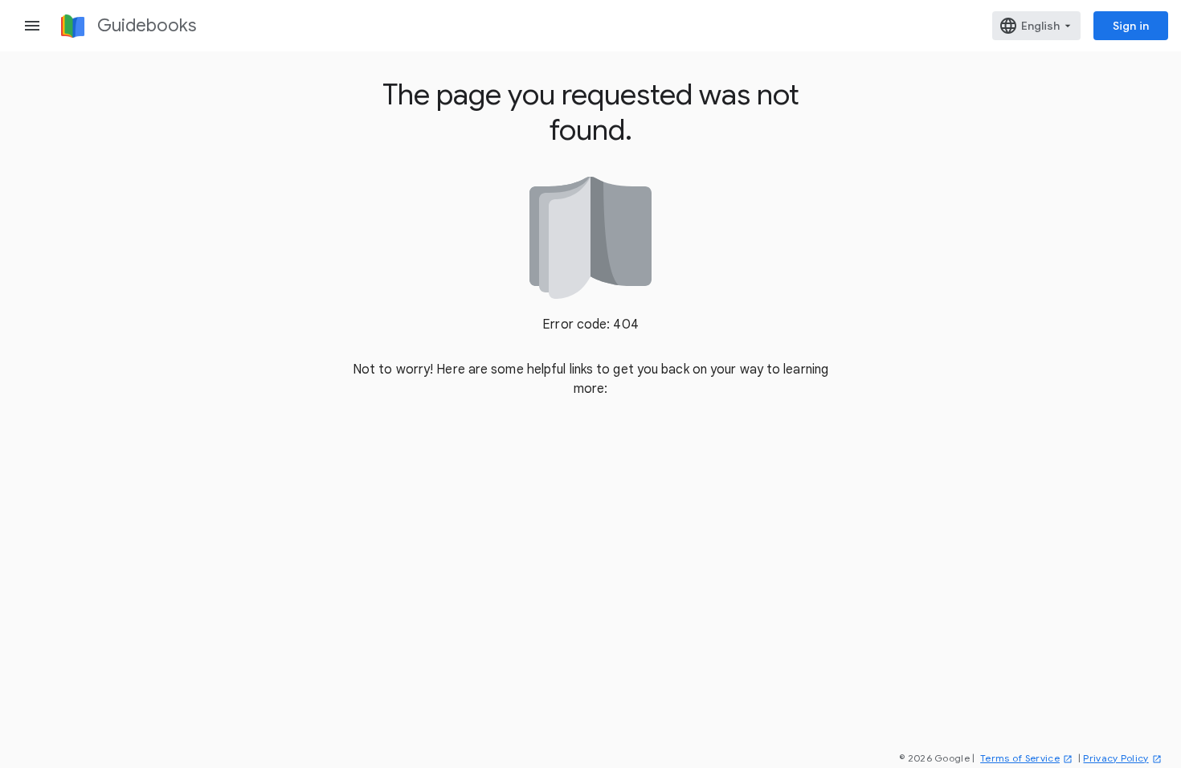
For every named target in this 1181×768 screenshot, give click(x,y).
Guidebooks (146, 25)
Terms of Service (1020, 758)
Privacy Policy (1115, 758)
